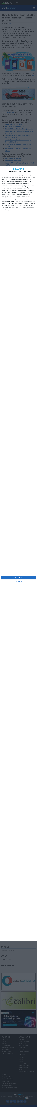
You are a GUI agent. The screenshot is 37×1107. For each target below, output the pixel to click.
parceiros (16, 174)
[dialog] (18, 553)
